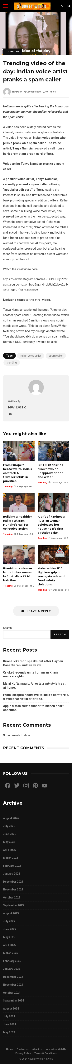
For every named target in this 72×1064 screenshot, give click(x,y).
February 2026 (12, 865)
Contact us (23, 1049)
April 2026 (9, 849)
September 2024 (13, 1000)
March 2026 (10, 857)
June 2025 (9, 929)
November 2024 (13, 984)
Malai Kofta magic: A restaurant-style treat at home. (34, 685)
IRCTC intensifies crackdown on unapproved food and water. (53, 451)
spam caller (56, 355)
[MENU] (5, 6)
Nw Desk (17, 91)
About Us (37, 1049)
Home (9, 1049)
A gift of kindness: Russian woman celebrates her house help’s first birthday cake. (53, 502)
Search (7, 627)
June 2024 (9, 1024)
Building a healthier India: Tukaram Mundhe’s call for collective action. (19, 502)
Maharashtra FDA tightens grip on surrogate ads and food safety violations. (53, 554)
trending (12, 362)
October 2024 (11, 992)
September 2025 (13, 905)
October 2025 (11, 897)
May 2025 (9, 937)
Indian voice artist (30, 355)
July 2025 (9, 921)
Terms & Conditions (45, 1053)
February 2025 (12, 961)
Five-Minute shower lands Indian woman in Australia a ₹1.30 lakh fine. (19, 554)
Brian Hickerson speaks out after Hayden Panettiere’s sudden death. (33, 663)
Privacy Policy (23, 1053)
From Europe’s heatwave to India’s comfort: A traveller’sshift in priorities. (19, 451)
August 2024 (11, 1008)
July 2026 (9, 826)
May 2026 (9, 841)
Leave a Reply (38, 611)
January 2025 (11, 968)
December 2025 (13, 881)
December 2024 (13, 976)
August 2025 (11, 913)
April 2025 (9, 945)
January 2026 (11, 873)
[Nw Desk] (36, 394)
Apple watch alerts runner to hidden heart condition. (33, 708)
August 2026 (11, 818)
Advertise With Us (56, 1049)
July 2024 (9, 1016)
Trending (12, 51)
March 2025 (10, 952)
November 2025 (13, 889)
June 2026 (9, 834)
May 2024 (9, 1032)
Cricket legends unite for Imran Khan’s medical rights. (31, 674)
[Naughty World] (32, 7)
